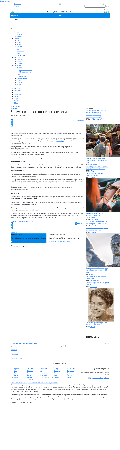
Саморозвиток (28, 221)
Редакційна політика (32, 383)
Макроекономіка (25, 72)
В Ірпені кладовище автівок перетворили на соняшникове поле (96, 160)
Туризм (56, 377)
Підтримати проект (60, 363)
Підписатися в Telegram (21, 242)
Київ (18, 40)
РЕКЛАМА (22, 343)
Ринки (19, 74)
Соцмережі (44, 373)
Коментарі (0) (79, 120)
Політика (17, 57)
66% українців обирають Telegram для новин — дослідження (94, 215)
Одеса (19, 45)
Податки (19, 85)
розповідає (60, 141)
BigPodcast (16, 106)
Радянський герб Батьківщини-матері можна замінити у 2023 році (97, 270)
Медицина (70, 371)
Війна (16, 103)
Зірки (55, 375)
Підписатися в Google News (60, 242)
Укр (106, 15)
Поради (20, 221)
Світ (15, 92)
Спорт (16, 99)
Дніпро (19, 42)
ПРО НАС (16, 343)
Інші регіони (21, 55)
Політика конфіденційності (48, 383)
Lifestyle (16, 97)
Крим (18, 53)
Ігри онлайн (44, 377)
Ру (108, 15)
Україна (16, 38)
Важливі (19, 36)
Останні (19, 34)
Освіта (69, 373)
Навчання (14, 221)
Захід (18, 49)
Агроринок (23, 76)
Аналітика (20, 59)
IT (41, 371)
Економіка (17, 66)
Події (69, 377)
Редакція (81, 224)
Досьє (19, 61)
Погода (69, 375)
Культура (57, 371)
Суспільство (71, 369)
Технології (17, 94)
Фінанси (19, 68)
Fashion (56, 373)
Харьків (19, 47)
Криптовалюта (22, 78)
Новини (16, 32)
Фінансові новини (25, 70)
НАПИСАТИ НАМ (31, 343)
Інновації (43, 375)
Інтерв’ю (19, 64)
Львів (16, 377)
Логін (106, 9)
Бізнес (19, 80)
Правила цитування (18, 383)
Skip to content (5, 1)
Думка (16, 101)
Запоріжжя (20, 51)
